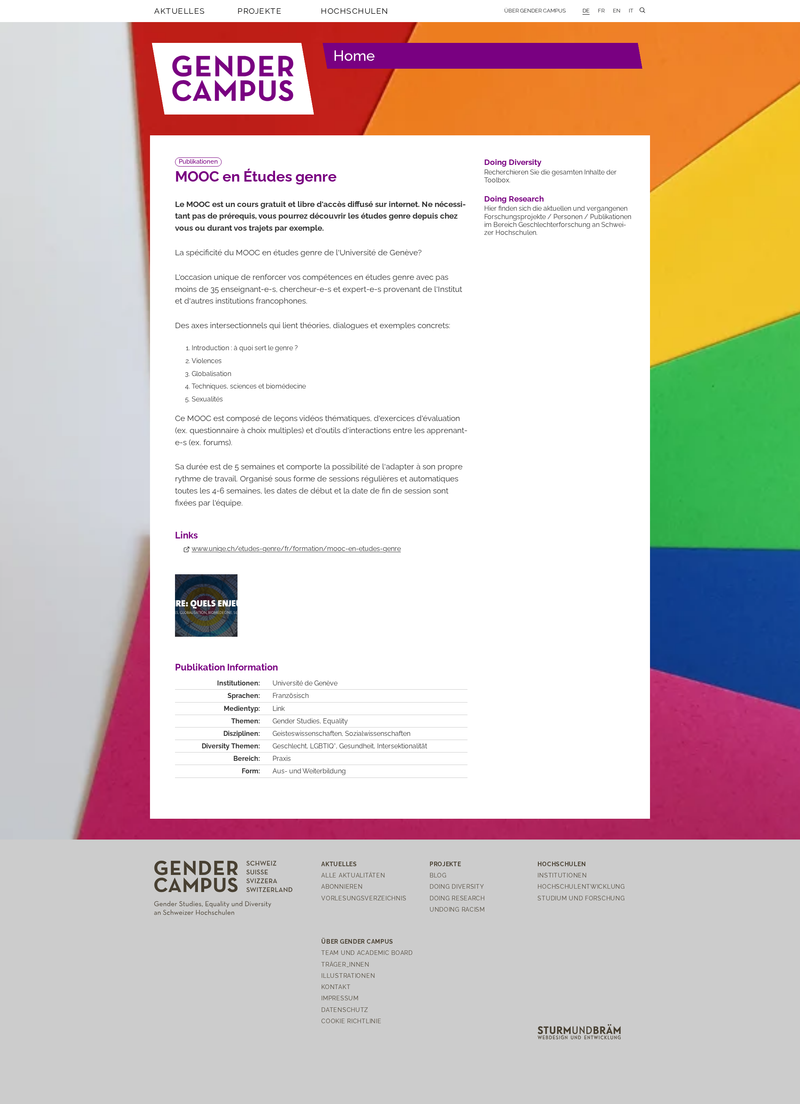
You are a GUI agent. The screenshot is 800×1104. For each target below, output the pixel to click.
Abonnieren (341, 886)
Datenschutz (344, 1009)
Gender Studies (296, 721)
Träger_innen (345, 964)
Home (354, 55)
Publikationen (198, 161)
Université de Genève (305, 683)
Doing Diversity (512, 162)
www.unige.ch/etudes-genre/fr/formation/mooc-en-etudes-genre (296, 549)
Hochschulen (355, 10)
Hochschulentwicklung (581, 886)
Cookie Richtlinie (351, 1020)
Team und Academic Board (367, 952)
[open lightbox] (206, 605)
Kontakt (335, 986)
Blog (438, 875)
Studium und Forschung (581, 898)
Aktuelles (179, 10)
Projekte (260, 10)
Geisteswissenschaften (307, 734)
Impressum (339, 998)
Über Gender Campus (535, 10)
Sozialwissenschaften (377, 734)
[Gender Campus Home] (233, 79)
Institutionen (562, 875)
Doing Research (514, 198)
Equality (335, 721)
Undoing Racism (457, 909)
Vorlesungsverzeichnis (363, 898)
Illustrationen (348, 975)
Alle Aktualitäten (353, 875)
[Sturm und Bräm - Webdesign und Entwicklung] (579, 1031)
